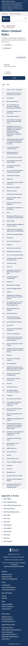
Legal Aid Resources (8, 621)
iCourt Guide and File (8, 587)
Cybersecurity (6, 608)
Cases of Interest (7, 632)
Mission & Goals (7, 576)
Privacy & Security (7, 606)
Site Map (4, 598)
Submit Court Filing (15, 14)
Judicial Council (6, 617)
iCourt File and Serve (8, 589)
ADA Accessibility (7, 604)
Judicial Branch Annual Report (11, 629)
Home (2, 25)
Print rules (21, 57)
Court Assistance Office (9, 634)
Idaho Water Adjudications (10, 636)
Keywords (6, 64)
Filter (14, 78)
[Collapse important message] (25, 1)
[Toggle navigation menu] (25, 18)
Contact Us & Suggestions (9, 579)
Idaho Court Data (7, 627)
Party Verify (5, 639)
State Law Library (7, 619)
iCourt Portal (6, 585)
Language (5, 14)
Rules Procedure (10, 25)
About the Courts (7, 574)
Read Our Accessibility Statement (14, 566)
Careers (4, 595)
